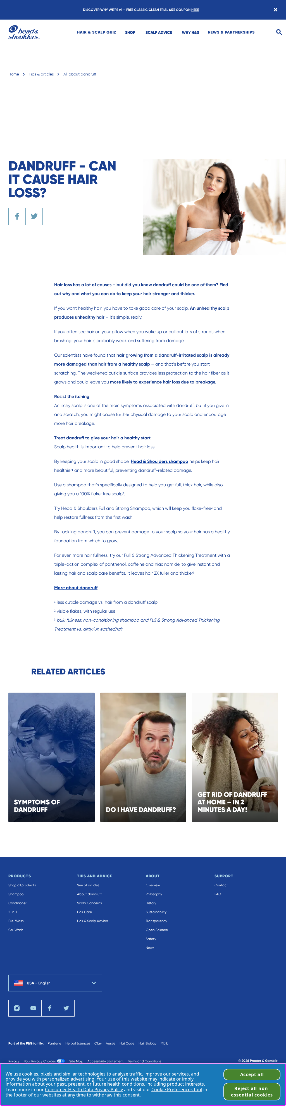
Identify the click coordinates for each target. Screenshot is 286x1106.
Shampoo (15, 894)
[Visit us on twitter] (66, 1008)
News (150, 948)
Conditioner (17, 903)
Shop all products (22, 885)
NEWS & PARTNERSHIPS (231, 32)
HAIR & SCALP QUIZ (96, 32)
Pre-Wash (16, 921)
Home (13, 74)
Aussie (110, 1043)
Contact (221, 885)
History (151, 903)
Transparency (156, 921)
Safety (151, 939)
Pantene (54, 1043)
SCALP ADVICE (159, 32)
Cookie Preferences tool (176, 1089)
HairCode (127, 1043)
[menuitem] (96, 32)
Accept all (252, 1074)
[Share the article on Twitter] (34, 216)
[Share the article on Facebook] (17, 216)
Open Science (157, 930)
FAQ (217, 894)
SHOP (130, 32)
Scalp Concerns (89, 903)
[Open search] (279, 32)
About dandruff (89, 894)
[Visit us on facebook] (50, 1008)
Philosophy (154, 894)
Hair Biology (147, 1043)
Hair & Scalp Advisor (92, 921)
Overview (153, 885)
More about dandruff (75, 587)
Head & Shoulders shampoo (159, 461)
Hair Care (84, 912)
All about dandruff (79, 74)
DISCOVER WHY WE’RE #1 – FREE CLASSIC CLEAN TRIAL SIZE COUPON (141, 10)
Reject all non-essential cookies (252, 1091)
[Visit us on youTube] (33, 1008)
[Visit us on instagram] (17, 1008)
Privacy (14, 1061)
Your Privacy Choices (40, 1061)
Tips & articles (41, 74)
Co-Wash (15, 930)
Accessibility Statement (105, 1061)
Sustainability (156, 912)
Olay (98, 1043)
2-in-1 (12, 912)
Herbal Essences (77, 1043)
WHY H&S (190, 32)
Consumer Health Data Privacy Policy (84, 1089)
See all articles (88, 885)
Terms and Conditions (144, 1061)
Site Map (76, 1061)
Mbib (164, 1043)
